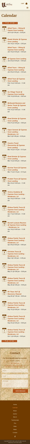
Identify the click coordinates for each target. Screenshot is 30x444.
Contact (15, 432)
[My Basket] (27, 3)
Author (15, 414)
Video (15, 426)
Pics (15, 423)
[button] (27, 7)
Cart (22, 3)
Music (15, 411)
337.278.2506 (15, 363)
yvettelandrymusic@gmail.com (15, 366)
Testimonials (15, 420)
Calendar (15, 407)
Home (15, 404)
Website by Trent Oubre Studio (15, 442)
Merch (15, 417)
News (15, 429)
